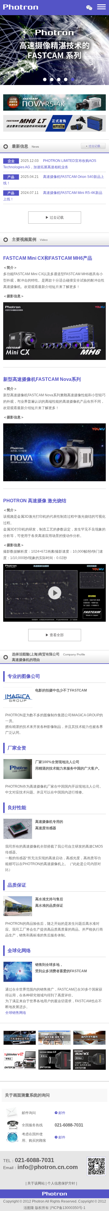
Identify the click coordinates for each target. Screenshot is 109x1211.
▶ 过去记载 (54, 217)
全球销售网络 (15, 1013)
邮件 (61, 1113)
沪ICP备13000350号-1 (67, 1208)
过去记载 (94, 146)
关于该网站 (36, 1183)
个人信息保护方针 (61, 1183)
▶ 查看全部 (54, 635)
